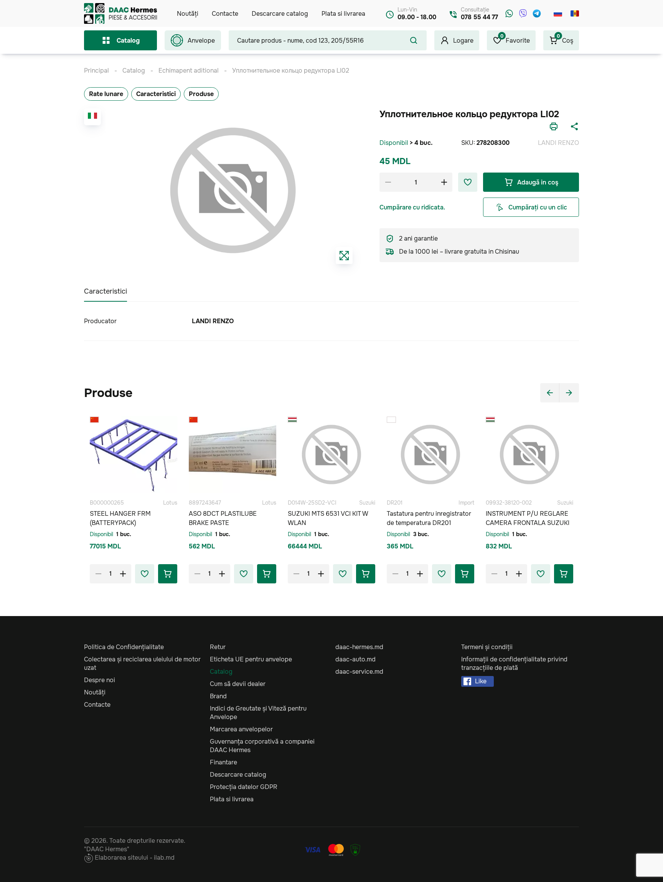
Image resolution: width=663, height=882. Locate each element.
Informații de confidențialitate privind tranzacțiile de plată (514, 663)
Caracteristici (156, 94)
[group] (233, 190)
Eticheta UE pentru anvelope (251, 659)
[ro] (575, 13)
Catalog (128, 41)
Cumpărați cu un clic (537, 207)
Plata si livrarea (343, 14)
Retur (218, 647)
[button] (549, 392)
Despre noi (99, 680)
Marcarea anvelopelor (241, 729)
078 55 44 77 (479, 17)
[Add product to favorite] (144, 573)
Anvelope (201, 41)
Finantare (223, 762)
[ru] (558, 13)
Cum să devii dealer (238, 684)
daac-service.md (359, 672)
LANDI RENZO (558, 143)
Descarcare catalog (280, 14)
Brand (218, 696)
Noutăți (187, 14)
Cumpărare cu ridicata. (412, 207)
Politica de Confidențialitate (124, 647)
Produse (201, 94)
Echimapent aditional (188, 70)
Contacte (225, 14)
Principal (96, 70)
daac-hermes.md (359, 647)
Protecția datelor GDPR (243, 787)
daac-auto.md (355, 659)
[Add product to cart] (167, 573)
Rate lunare (106, 94)
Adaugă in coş (537, 182)
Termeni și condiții (487, 647)
